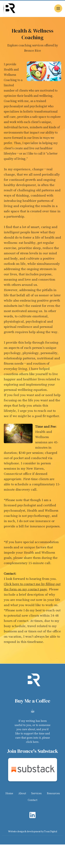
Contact (32, 800)
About (22, 793)
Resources (53, 793)
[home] (9, 8)
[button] (58, 8)
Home (9, 793)
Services (36, 793)
